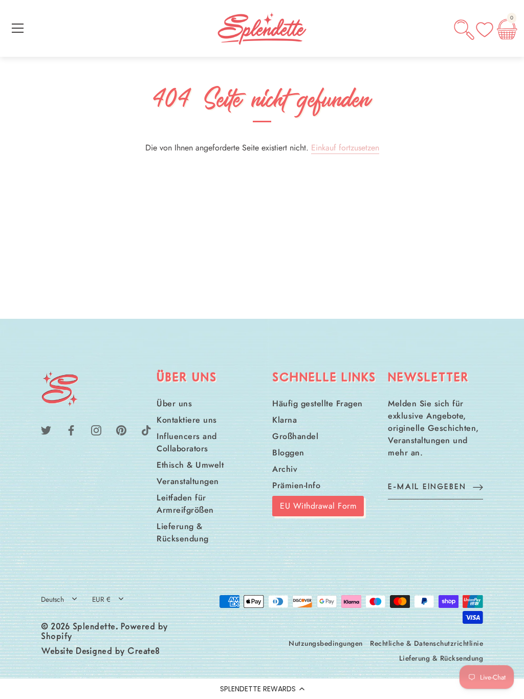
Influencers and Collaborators (187, 442)
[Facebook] (71, 429)
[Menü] (18, 28)
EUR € (101, 599)
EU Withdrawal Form (318, 506)
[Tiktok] (146, 429)
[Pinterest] (121, 429)
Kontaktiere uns (187, 420)
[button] (262, 689)
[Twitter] (46, 429)
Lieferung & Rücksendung (183, 532)
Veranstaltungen (188, 481)
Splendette (94, 627)
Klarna (284, 420)
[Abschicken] (478, 487)
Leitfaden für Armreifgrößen (185, 504)
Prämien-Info (296, 485)
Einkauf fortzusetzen (345, 148)
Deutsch (52, 599)
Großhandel (295, 436)
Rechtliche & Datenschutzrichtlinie (426, 643)
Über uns (174, 403)
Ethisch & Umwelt (190, 465)
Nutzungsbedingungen (326, 643)
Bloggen (288, 452)
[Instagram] (96, 429)
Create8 (143, 652)
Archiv (284, 469)
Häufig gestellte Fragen (317, 403)
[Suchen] (464, 29)
